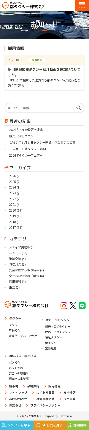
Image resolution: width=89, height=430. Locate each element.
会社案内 (33, 386)
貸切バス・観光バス (22, 356)
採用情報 (15, 281)
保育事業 (70, 399)
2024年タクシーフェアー (26, 155)
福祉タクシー (53, 337)
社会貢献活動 (45, 399)
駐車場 (13, 386)
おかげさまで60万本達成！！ (29, 129)
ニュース (15, 253)
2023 (12, 193)
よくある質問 (45, 392)
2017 (12, 227)
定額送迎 (50, 348)
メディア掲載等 (19, 247)
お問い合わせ (18, 399)
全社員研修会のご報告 (24, 276)
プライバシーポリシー (45, 405)
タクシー (15, 318)
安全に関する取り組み (24, 270)
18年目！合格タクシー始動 (27, 149)
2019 (12, 216)
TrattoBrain (65, 416)
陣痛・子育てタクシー (59, 332)
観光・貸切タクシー (22, 136)
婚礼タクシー (53, 343)
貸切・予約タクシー (59, 320)
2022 (12, 199)
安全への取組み (19, 373)
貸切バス (15, 264)
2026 (12, 176)
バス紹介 (14, 362)
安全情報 (70, 392)
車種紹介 (14, 330)
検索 (78, 108)
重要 (12, 287)
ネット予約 (16, 368)
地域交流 (15, 258)
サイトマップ (18, 392)
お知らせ (15, 405)
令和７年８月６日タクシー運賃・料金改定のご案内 (44, 142)
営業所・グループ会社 (23, 336)
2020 (12, 210)
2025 (12, 181)
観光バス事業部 (19, 379)
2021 (12, 204)
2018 (12, 222)
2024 (12, 187)
